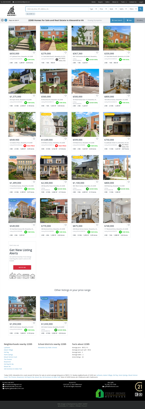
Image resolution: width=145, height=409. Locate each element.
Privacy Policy (81, 406)
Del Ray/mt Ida (9, 364)
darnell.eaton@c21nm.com (13, 386)
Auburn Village (8, 350)
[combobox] (57, 9)
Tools (123, 2)
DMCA (72, 406)
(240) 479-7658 (111, 384)
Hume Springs (8, 355)
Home (93, 2)
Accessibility (63, 406)
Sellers (107, 2)
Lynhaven (7, 347)
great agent (82, 404)
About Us (115, 2)
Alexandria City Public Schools (47, 347)
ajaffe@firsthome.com (111, 386)
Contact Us (132, 2)
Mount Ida (7, 366)
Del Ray (6, 352)
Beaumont (7, 362)
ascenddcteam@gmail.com (13, 384)
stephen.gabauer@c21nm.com (14, 388)
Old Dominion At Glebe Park (13, 369)
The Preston (8, 359)
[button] (129, 20)
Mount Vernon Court (10, 357)
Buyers (100, 2)
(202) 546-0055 (9, 382)
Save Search (118, 20)
